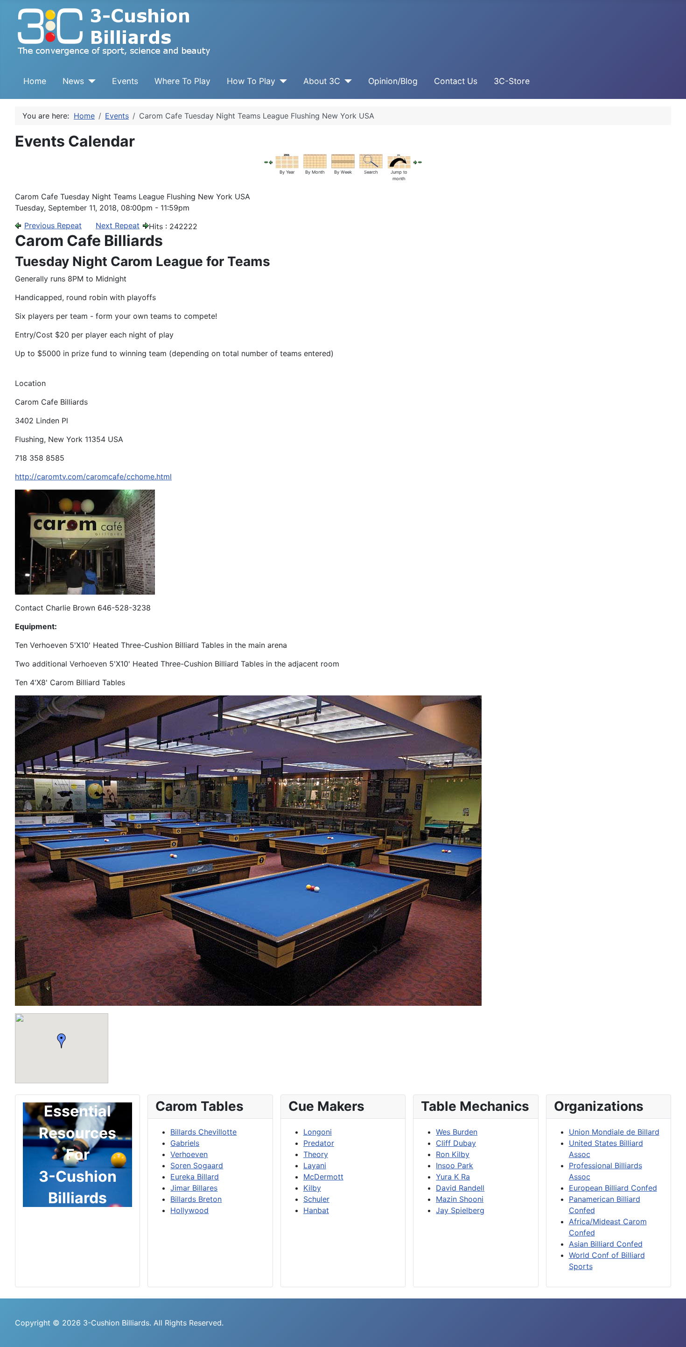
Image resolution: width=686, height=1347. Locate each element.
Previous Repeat (53, 225)
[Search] (371, 160)
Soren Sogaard (196, 1165)
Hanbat (316, 1210)
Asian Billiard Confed (606, 1244)
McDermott (323, 1176)
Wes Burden (456, 1132)
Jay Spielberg (460, 1210)
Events (125, 81)
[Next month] (420, 161)
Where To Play (182, 81)
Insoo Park (454, 1165)
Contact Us (455, 81)
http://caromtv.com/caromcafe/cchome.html (93, 476)
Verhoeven (189, 1154)
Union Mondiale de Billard (614, 1132)
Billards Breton (196, 1199)
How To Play (251, 81)
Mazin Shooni (459, 1199)
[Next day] (415, 161)
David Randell (460, 1188)
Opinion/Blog (393, 81)
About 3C (321, 81)
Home (34, 81)
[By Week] (343, 160)
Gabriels (184, 1143)
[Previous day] (271, 161)
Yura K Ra (453, 1176)
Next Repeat (118, 225)
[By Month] (315, 160)
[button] (61, 1040)
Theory (315, 1154)
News (73, 81)
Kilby (312, 1188)
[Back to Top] (670, 1330)
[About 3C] (346, 81)
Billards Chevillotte (203, 1132)
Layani (314, 1165)
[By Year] (287, 160)
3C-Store (512, 81)
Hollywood (189, 1210)
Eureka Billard (194, 1176)
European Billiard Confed (613, 1188)
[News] (90, 81)
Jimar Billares (193, 1188)
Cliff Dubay (456, 1143)
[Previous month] (266, 161)
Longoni (317, 1132)
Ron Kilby (452, 1154)
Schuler (316, 1199)
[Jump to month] (399, 160)
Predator (318, 1143)
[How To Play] (281, 81)
